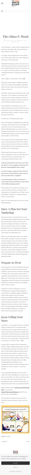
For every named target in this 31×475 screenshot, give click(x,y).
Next (27, 441)
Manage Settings (15, 471)
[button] (2, 3)
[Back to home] (15, 3)
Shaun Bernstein (18, 40)
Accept (15, 463)
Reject (15, 467)
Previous (4, 441)
